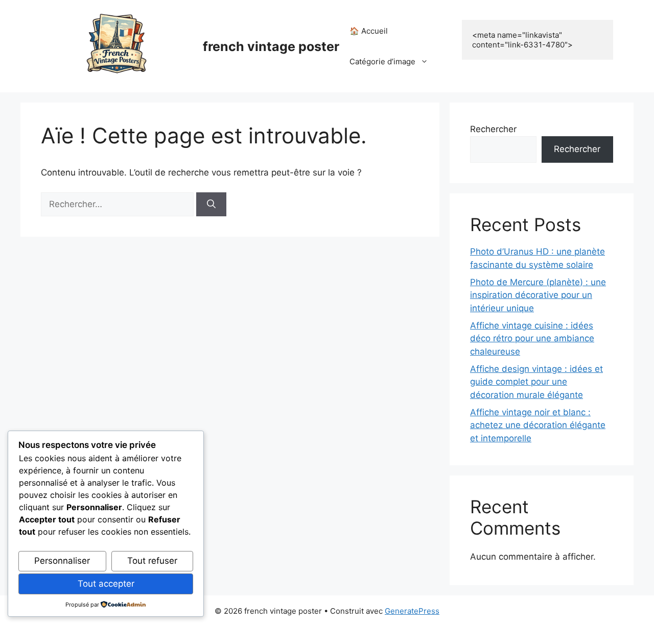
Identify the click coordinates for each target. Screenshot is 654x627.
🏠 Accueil (368, 31)
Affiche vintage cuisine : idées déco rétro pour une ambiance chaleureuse (532, 338)
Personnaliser (62, 561)
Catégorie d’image (382, 61)
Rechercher (493, 129)
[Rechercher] (211, 204)
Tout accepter (106, 584)
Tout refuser (152, 561)
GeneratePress (412, 611)
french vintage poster (271, 46)
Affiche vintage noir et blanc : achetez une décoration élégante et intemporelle (537, 425)
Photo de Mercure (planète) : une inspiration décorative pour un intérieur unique (538, 295)
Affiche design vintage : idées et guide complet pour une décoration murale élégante (536, 382)
